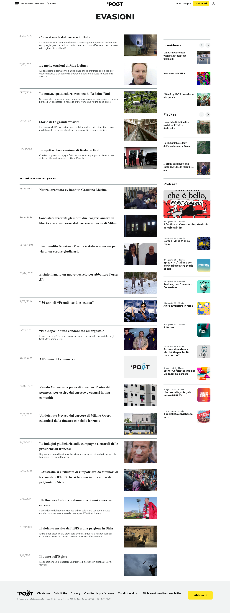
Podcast (39, 3)
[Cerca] (48, 4)
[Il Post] (115, 3)
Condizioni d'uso (128, 593)
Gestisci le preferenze (99, 593)
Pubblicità (60, 593)
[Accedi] (213, 3)
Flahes (170, 115)
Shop (178, 3)
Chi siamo (43, 593)
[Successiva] (207, 45)
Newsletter (27, 3)
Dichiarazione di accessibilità (162, 593)
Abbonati (201, 3)
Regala (187, 3)
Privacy (75, 593)
